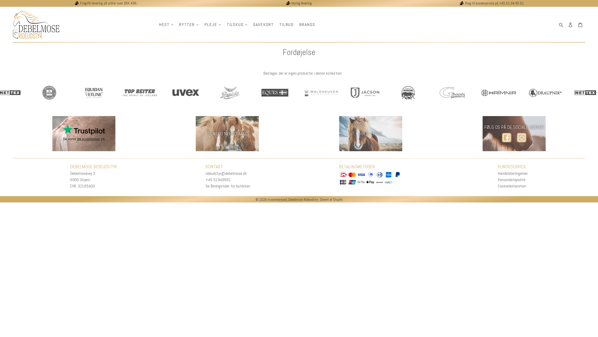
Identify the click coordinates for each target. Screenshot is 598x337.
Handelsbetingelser (513, 173)
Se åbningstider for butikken (228, 186)
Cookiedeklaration (512, 186)
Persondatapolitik (512, 179)
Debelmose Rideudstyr (303, 199)
